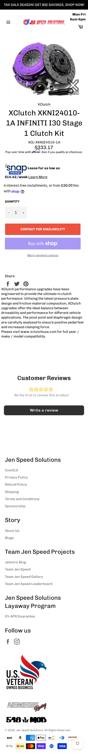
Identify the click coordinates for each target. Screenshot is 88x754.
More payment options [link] (42, 255)
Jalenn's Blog (15, 562)
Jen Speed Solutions (29, 730)
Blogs (9, 538)
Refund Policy (16, 484)
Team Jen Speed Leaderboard (28, 584)
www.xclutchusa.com (38, 332)
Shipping (12, 492)
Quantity (12, 201)
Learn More (37, 177)
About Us (12, 531)
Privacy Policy (16, 477)
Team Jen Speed (18, 569)
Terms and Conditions (22, 499)
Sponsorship (15, 506)
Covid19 (11, 470)
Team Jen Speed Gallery (24, 577)
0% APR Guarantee (20, 616)
